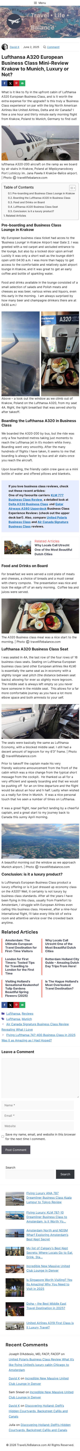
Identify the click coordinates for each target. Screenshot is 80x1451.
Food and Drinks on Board (29, 202)
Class (27, 522)
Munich (27, 1019)
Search (10, 1167)
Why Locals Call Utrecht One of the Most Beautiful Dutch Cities (53, 549)
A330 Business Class (28, 504)
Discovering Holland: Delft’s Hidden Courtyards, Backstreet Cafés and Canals (38, 1411)
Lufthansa (13, 1013)
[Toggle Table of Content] (70, 188)
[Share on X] (10, 83)
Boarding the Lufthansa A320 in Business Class (41, 197)
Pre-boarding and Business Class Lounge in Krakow (43, 193)
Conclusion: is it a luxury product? (33, 211)
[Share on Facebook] (4, 83)
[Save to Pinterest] (16, 83)
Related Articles (16, 215)
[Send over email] (22, 83)
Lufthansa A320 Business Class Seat (35, 206)
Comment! (53, 47)
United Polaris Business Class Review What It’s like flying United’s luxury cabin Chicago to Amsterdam (41, 1364)
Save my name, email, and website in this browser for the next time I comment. (40, 1137)
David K (14, 47)
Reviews (27, 1013)
